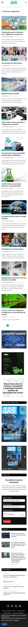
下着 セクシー (6, 580)
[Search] (26, 2)
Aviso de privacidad (17, 613)
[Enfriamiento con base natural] (14, 240)
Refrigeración (5, 29)
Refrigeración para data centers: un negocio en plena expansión (18, 535)
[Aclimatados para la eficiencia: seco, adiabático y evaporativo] (14, 23)
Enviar (7, 522)
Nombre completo (7, 498)
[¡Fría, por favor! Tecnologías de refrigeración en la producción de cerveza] (14, 301)
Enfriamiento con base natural (12, 249)
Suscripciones (21, 610)
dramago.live (6, 573)
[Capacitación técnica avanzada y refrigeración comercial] (14, 113)
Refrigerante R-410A (8, 581)
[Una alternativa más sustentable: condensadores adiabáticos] (14, 144)
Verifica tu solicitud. (8, 510)
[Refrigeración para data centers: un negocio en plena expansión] (6, 535)
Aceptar (4, 624)
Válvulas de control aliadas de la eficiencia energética (13, 587)
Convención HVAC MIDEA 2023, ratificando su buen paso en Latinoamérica (14, 576)
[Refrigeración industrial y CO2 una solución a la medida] (14, 268)
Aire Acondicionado (7, 150)
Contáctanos (7, 613)
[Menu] (2, 2)
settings (16, 620)
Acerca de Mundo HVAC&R (8, 610)
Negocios (4, 60)
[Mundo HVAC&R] (14, 2)
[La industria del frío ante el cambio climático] (14, 207)
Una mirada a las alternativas (11, 63)
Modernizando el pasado (10, 93)
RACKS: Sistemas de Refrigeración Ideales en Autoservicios (14, 593)
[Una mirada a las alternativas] (14, 54)
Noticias (4, 180)
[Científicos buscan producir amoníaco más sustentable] (14, 175)
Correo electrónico (8, 504)
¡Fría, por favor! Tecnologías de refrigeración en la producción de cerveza (13, 312)
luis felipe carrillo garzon (9, 591)
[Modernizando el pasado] (14, 84)
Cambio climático (6, 213)
